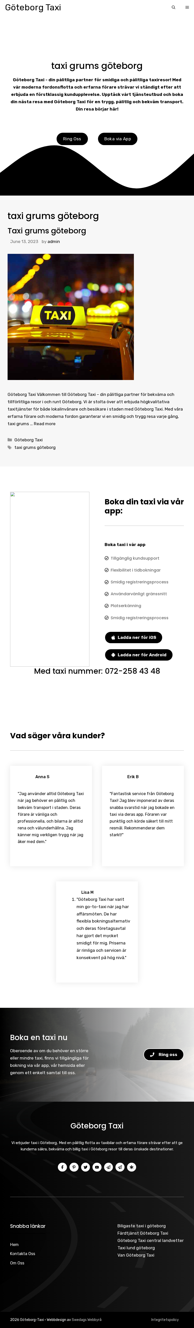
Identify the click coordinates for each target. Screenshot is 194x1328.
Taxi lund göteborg (136, 1247)
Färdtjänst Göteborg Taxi (142, 1233)
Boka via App (117, 138)
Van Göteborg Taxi (135, 1255)
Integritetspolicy (165, 1320)
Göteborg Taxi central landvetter (150, 1240)
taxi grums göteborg (35, 447)
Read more (45, 423)
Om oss (17, 1263)
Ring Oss (72, 138)
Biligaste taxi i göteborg (141, 1225)
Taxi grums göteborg (47, 230)
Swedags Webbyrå (87, 1320)
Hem (14, 1244)
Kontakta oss (22, 1253)
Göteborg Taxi (33, 7)
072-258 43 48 (132, 671)
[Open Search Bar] (173, 7)
